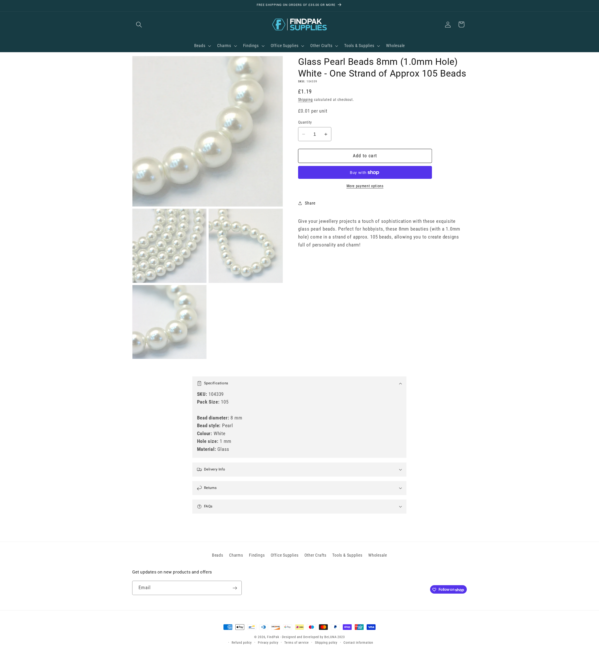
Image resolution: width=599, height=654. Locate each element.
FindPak (273, 637)
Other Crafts (315, 555)
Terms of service (296, 642)
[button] (139, 24)
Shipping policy (326, 642)
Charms (236, 555)
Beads (217, 555)
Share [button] (310, 203)
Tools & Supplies (347, 555)
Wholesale (377, 555)
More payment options (365, 186)
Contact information (358, 642)
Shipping (305, 100)
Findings (257, 555)
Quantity (305, 122)
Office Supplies (285, 555)
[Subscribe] (234, 588)
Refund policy (242, 642)
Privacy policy (268, 642)
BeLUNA (330, 637)
